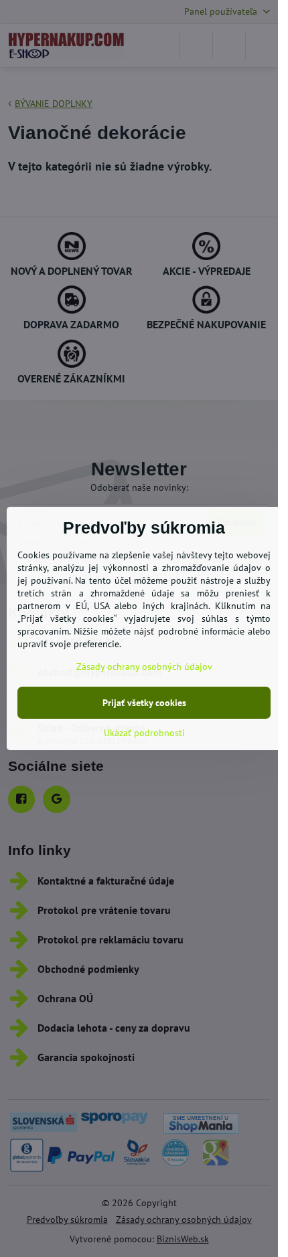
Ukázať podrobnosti (144, 733)
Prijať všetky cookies (144, 703)
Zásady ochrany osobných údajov (144, 667)
